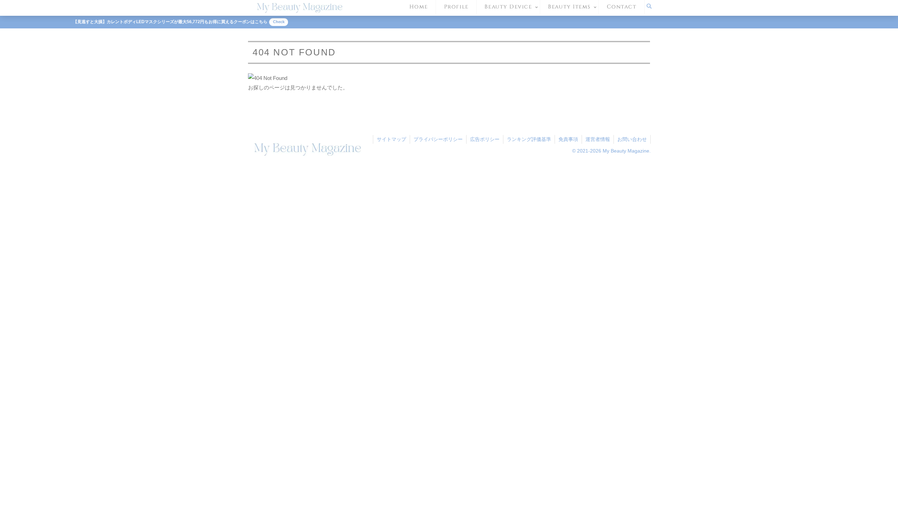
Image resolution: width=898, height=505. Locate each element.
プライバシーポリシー (438, 139)
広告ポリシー (485, 139)
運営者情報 (597, 139)
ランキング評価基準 (529, 139)
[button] (540, 474)
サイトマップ (391, 139)
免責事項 (568, 139)
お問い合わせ (632, 139)
